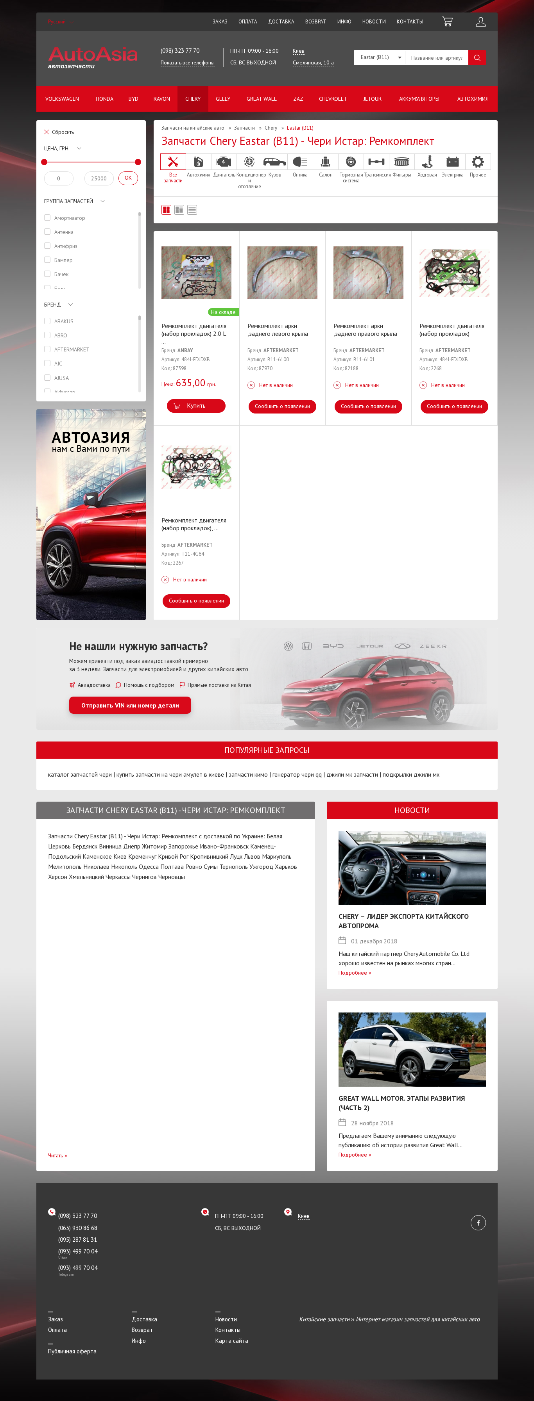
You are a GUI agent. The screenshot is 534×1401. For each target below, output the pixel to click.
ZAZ (298, 98)
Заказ (220, 21)
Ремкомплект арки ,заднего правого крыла (365, 329)
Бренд (52, 304)
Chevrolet (333, 98)
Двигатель (224, 174)
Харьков (286, 866)
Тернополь (233, 866)
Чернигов (144, 877)
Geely (223, 98)
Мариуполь (277, 856)
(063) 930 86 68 (77, 1228)
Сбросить (63, 131)
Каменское (97, 856)
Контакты (410, 21)
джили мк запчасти (352, 774)
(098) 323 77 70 (180, 50)
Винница (110, 846)
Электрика (453, 174)
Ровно (193, 866)
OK (128, 177)
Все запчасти (173, 177)
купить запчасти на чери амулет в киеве (170, 774)
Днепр (131, 846)
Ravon (162, 98)
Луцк (236, 856)
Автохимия (473, 98)
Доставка (281, 21)
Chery (193, 98)
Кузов (275, 174)
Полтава (172, 866)
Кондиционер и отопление (249, 180)
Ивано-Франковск (224, 846)
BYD (133, 98)
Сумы (211, 866)
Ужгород (261, 866)
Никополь (124, 866)
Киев (120, 856)
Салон (326, 174)
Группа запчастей (68, 201)
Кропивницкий (209, 856)
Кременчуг (142, 856)
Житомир (154, 846)
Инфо (344, 21)
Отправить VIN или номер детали (130, 705)
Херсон (57, 877)
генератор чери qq (297, 774)
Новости (374, 21)
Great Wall (262, 98)
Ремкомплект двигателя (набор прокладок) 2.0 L (193, 333)
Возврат (315, 21)
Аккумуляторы (419, 98)
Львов (252, 856)
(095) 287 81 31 (77, 1239)
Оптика (300, 174)
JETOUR (373, 98)
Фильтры (401, 174)
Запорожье (183, 846)
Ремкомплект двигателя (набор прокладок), (193, 524)
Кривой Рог (173, 856)
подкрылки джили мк (411, 774)
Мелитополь (65, 866)
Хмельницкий (86, 877)
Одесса (149, 866)
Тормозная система (351, 177)
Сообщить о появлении (282, 406)
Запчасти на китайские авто (192, 128)
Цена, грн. (57, 148)
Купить (196, 405)
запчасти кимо (248, 774)
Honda (104, 98)
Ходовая (427, 174)
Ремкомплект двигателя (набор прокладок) (451, 329)
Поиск (477, 57)
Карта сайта (231, 1340)
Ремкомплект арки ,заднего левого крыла (277, 329)
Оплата (247, 21)
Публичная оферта (72, 1351)
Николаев (96, 866)
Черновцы (171, 877)
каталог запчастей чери (80, 774)
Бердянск (84, 846)
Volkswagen (62, 98)
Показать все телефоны (188, 62)
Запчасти (244, 128)
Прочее (478, 174)
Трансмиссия (376, 174)
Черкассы (118, 877)
